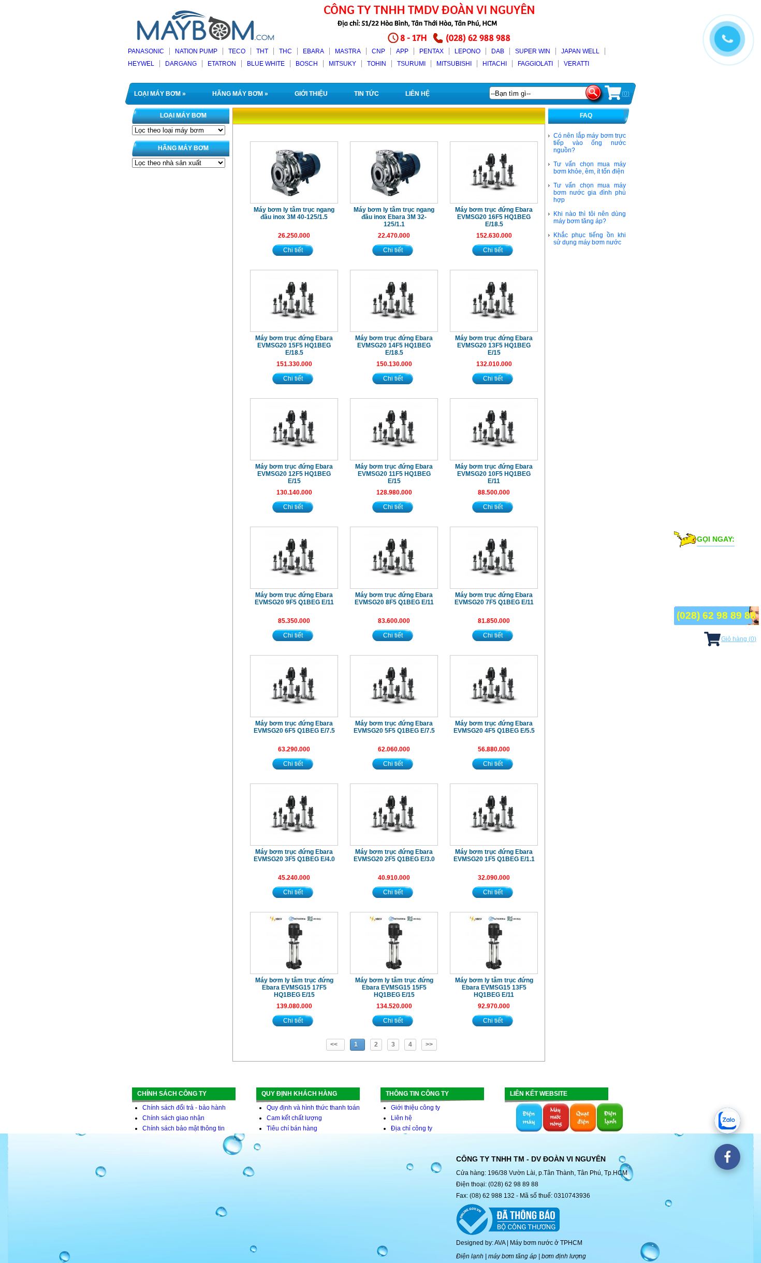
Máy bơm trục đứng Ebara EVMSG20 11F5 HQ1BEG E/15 (394, 474)
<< (335, 1044)
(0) (626, 93)
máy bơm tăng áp (512, 1256)
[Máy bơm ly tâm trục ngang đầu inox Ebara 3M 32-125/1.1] (393, 172)
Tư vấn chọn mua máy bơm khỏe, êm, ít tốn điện (589, 168)
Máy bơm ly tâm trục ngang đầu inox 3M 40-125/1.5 (294, 213)
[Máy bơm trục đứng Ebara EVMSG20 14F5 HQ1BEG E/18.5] (393, 300)
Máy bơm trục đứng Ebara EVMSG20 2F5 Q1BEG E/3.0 (394, 855)
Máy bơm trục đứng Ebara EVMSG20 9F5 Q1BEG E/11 (294, 598)
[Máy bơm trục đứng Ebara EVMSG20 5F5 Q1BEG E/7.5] (393, 686)
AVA (499, 1242)
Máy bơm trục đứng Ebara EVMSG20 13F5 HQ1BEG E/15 (494, 345)
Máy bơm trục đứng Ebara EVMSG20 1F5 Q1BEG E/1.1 (494, 855)
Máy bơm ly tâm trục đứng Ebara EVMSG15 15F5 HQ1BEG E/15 (394, 987)
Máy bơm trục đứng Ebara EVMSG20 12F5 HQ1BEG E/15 (294, 474)
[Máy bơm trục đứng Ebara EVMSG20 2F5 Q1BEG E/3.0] (393, 814)
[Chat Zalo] (727, 1121)
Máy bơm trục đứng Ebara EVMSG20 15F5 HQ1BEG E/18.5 (294, 345)
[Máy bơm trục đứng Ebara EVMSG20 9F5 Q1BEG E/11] (294, 557)
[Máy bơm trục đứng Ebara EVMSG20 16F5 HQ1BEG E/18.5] (493, 172)
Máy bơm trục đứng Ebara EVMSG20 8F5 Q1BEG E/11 (394, 598)
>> (429, 1044)
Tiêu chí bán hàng (292, 1128)
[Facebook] (727, 1157)
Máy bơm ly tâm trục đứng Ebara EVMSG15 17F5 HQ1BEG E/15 (294, 987)
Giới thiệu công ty (415, 1107)
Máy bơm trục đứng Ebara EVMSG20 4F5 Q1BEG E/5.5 (494, 727)
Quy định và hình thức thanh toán (313, 1107)
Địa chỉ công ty (411, 1128)
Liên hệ (401, 1118)
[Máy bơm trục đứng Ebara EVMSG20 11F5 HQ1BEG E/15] (393, 429)
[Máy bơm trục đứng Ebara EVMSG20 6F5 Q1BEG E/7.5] (294, 686)
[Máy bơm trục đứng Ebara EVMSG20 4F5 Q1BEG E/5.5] (493, 686)
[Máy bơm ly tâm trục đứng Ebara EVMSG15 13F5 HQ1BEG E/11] (493, 942)
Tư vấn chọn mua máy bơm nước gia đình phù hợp (589, 193)
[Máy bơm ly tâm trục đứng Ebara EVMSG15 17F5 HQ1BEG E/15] (294, 942)
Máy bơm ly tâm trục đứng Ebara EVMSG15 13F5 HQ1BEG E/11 (494, 987)
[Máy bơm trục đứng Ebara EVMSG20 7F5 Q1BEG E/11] (493, 557)
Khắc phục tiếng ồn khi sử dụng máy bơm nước (589, 238)
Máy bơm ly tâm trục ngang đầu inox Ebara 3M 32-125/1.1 (394, 217)
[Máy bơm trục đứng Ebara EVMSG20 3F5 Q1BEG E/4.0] (294, 814)
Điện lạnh (470, 1256)
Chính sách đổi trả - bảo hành (184, 1107)
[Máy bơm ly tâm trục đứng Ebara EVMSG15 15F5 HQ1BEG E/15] (393, 942)
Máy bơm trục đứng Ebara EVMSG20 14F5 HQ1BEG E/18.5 (394, 345)
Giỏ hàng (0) (738, 639)
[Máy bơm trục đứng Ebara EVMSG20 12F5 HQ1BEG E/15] (294, 429)
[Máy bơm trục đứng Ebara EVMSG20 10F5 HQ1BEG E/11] (493, 429)
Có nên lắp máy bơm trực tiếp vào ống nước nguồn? (589, 143)
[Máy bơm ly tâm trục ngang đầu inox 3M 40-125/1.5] (294, 172)
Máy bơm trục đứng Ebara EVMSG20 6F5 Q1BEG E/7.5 (294, 727)
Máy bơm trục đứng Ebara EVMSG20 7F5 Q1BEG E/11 (494, 598)
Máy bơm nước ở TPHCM (546, 1242)
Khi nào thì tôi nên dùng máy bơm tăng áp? (589, 217)
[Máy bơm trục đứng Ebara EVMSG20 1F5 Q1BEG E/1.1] (493, 814)
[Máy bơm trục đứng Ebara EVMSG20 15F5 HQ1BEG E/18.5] (294, 300)
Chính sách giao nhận (173, 1118)
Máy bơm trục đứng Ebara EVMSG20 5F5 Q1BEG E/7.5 (394, 727)
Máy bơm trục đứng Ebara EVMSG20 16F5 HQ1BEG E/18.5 (494, 217)
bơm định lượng (564, 1256)
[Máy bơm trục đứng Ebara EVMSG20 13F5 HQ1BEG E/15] (493, 300)
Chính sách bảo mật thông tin (183, 1128)
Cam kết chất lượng (294, 1118)
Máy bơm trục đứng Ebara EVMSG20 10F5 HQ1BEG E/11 (494, 474)
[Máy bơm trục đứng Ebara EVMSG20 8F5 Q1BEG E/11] (393, 557)
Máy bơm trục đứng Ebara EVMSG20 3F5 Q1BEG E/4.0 (294, 855)
